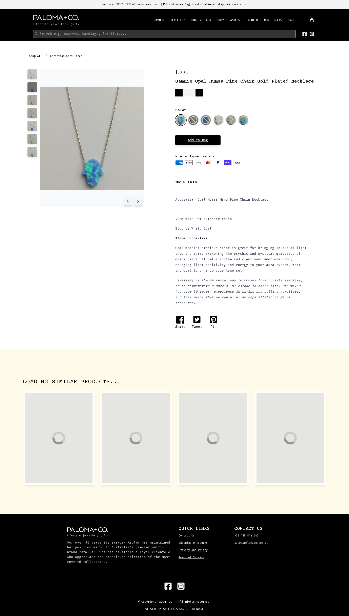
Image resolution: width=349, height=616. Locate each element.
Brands (159, 20)
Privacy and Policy (193, 550)
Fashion (252, 20)
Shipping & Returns (193, 543)
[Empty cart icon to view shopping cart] (309, 20)
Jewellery (177, 20)
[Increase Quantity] (199, 92)
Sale (291, 20)
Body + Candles (228, 20)
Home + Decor (201, 20)
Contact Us (187, 535)
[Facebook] (304, 33)
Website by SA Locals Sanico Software (174, 609)
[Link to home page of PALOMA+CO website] (56, 20)
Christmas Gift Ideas (66, 56)
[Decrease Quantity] (179, 92)
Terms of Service (191, 557)
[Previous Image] (128, 201)
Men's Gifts (273, 20)
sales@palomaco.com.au (251, 543)
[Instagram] (311, 33)
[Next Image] (138, 201)
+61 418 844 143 (246, 535)
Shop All (35, 56)
